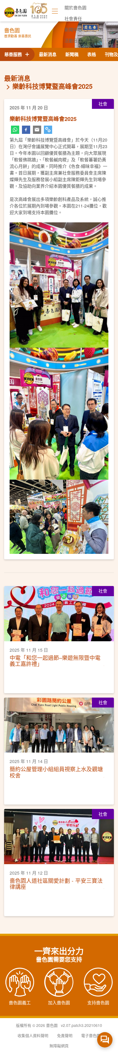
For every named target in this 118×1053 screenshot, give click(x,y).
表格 (91, 54)
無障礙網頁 (59, 1045)
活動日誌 (73, 40)
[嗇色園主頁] (15, 10)
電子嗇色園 (90, 1035)
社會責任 (73, 18)
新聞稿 (71, 54)
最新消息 (48, 54)
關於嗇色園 (75, 7)
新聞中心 (73, 29)
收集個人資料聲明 (33, 1035)
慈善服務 (14, 54)
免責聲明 (64, 1035)
